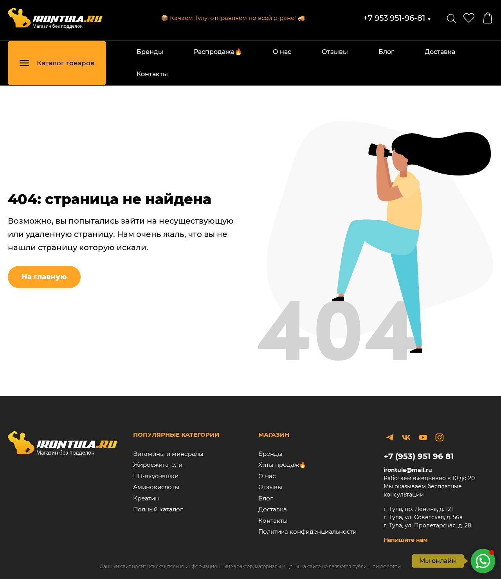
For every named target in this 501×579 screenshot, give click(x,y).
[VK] (406, 437)
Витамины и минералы (168, 453)
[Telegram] (390, 437)
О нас (282, 52)
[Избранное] (468, 18)
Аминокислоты (156, 487)
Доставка (440, 52)
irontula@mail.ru (408, 469)
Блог (386, 52)
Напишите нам (405, 539)
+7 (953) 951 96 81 (419, 456)
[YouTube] (422, 437)
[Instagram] (439, 437)
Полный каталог (158, 509)
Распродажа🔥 (218, 52)
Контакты (152, 74)
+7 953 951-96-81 (397, 18)
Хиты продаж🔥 (282, 464)
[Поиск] (451, 18)
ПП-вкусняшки (155, 476)
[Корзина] (487, 18)
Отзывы (335, 52)
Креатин (146, 498)
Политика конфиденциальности (307, 531)
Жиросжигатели (157, 464)
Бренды (150, 52)
